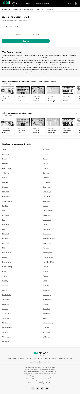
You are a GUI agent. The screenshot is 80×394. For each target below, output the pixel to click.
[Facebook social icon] (33, 388)
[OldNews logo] (10, 2)
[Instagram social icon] (42, 388)
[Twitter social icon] (37, 388)
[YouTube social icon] (47, 388)
